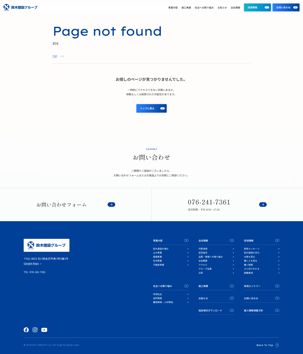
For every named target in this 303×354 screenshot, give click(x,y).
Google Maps (31, 263)
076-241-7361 (38, 272)
